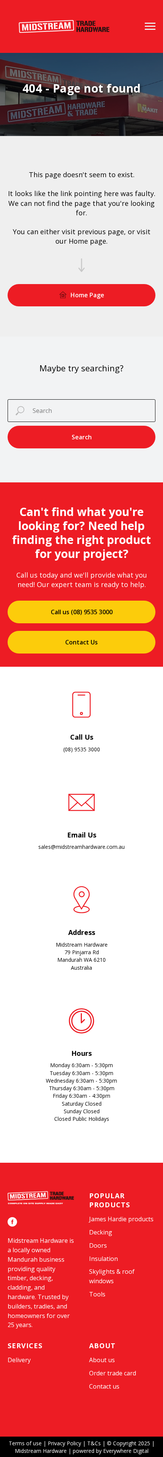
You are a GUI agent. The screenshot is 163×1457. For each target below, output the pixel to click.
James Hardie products (121, 1226)
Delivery (19, 1367)
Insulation (103, 1266)
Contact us (104, 1393)
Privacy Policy (64, 1450)
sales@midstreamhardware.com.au (81, 854)
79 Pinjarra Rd (81, 959)
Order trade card (112, 1380)
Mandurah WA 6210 (81, 966)
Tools (97, 1301)
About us (102, 1367)
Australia (81, 974)
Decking (100, 1239)
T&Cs (94, 1450)
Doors (98, 1252)
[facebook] (12, 1229)
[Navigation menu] (150, 26)
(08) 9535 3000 (81, 756)
